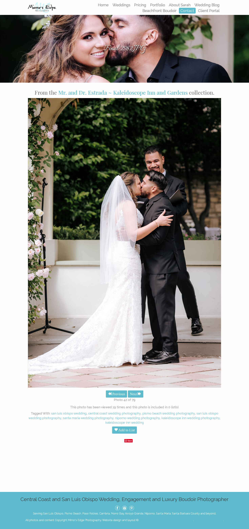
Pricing (140, 5)
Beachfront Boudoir (159, 10)
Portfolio (157, 5)
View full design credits (208, 520)
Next (134, 394)
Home (103, 5)
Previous (118, 394)
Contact (187, 10)
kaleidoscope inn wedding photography (190, 418)
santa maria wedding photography (88, 418)
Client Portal (209, 10)
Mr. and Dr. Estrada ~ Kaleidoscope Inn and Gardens (123, 92)
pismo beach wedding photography (168, 413)
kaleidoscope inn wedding (124, 422)
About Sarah (180, 5)
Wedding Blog (207, 5)
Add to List (126, 430)
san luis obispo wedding (69, 413)
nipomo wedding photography (137, 418)
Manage (244, 2)
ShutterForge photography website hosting (166, 520)
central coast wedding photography (114, 413)
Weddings (121, 5)
